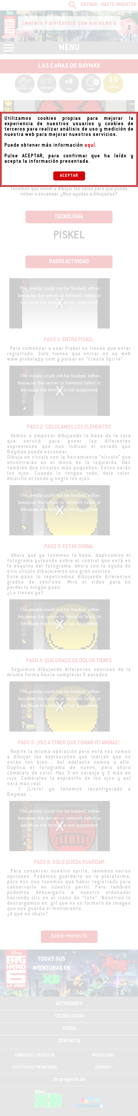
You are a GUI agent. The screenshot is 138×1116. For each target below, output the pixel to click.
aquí (89, 145)
